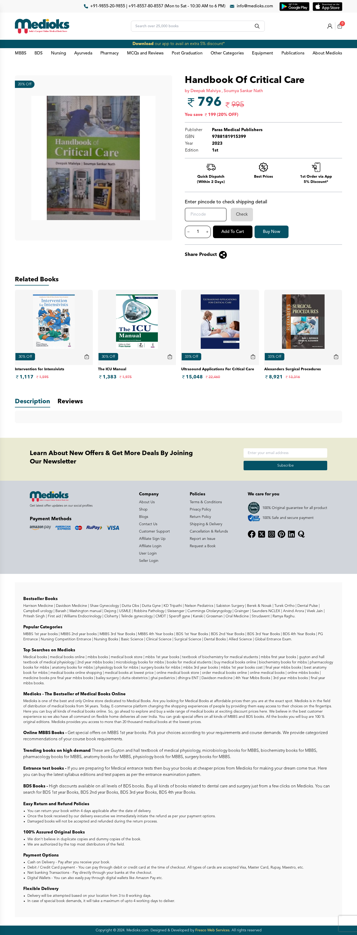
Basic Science (131, 639)
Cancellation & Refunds (209, 531)
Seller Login (148, 561)
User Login (148, 553)
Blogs (143, 517)
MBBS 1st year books (41, 634)
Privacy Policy (200, 509)
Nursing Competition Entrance (65, 639)
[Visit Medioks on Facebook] (252, 534)
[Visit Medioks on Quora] (301, 534)
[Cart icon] (86, 356)
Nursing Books (105, 639)
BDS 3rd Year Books (263, 634)
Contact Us (148, 524)
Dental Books (214, 639)
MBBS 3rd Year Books (117, 634)
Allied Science (240, 639)
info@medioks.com (255, 6)
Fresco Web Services (212, 930)
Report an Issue (202, 539)
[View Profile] (330, 26)
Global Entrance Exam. (273, 639)
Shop (143, 509)
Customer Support (154, 531)
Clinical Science (158, 639)
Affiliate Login (150, 546)
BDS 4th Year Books (298, 634)
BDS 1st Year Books (191, 634)
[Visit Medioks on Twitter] (262, 534)
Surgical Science (187, 639)
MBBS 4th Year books (155, 634)
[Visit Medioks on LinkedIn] (291, 534)
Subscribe (285, 465)
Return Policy (200, 517)
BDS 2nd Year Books (227, 634)
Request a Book (203, 546)
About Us (147, 502)
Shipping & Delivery (206, 524)
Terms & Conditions (206, 502)
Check (242, 214)
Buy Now (271, 232)
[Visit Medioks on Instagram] (271, 534)
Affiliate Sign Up (152, 539)
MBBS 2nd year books (78, 634)
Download (143, 44)
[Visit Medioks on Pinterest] (281, 534)
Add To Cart (232, 232)
